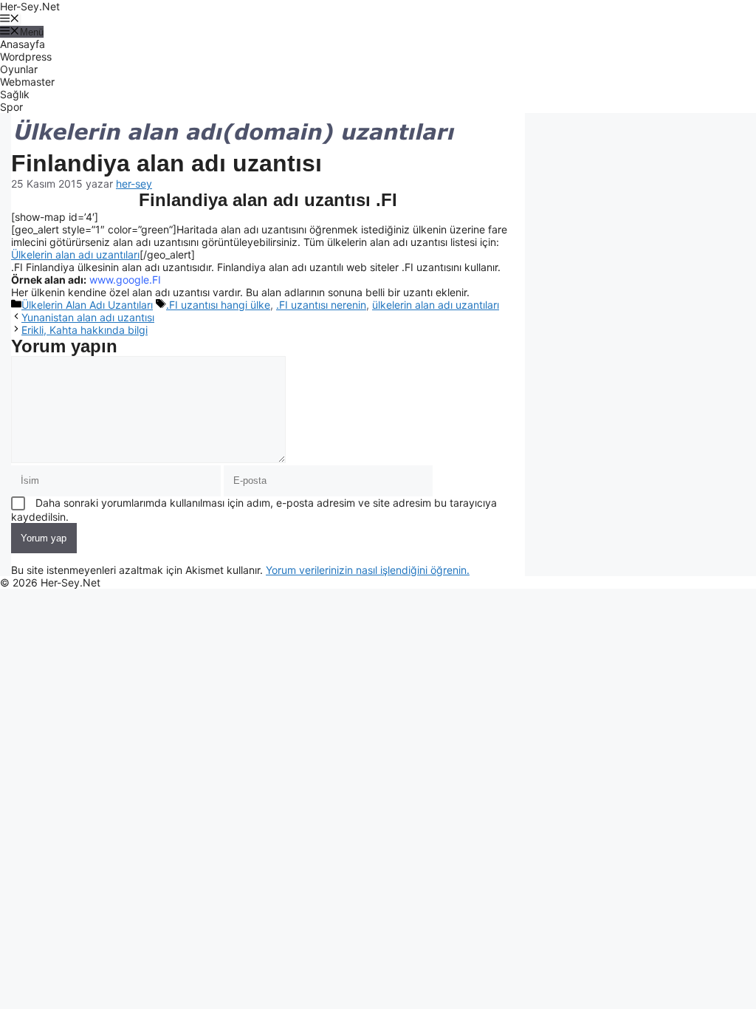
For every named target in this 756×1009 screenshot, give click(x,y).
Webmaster (27, 81)
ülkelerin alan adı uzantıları (435, 304)
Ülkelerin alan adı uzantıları (75, 254)
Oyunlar (19, 69)
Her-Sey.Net (30, 6)
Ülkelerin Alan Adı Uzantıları (87, 304)
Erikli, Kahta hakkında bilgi (84, 330)
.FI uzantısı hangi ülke (218, 304)
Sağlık (15, 94)
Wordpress (26, 56)
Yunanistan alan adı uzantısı (87, 317)
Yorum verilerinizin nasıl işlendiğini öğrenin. (368, 570)
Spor (11, 106)
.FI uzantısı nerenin (321, 304)
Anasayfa (22, 44)
